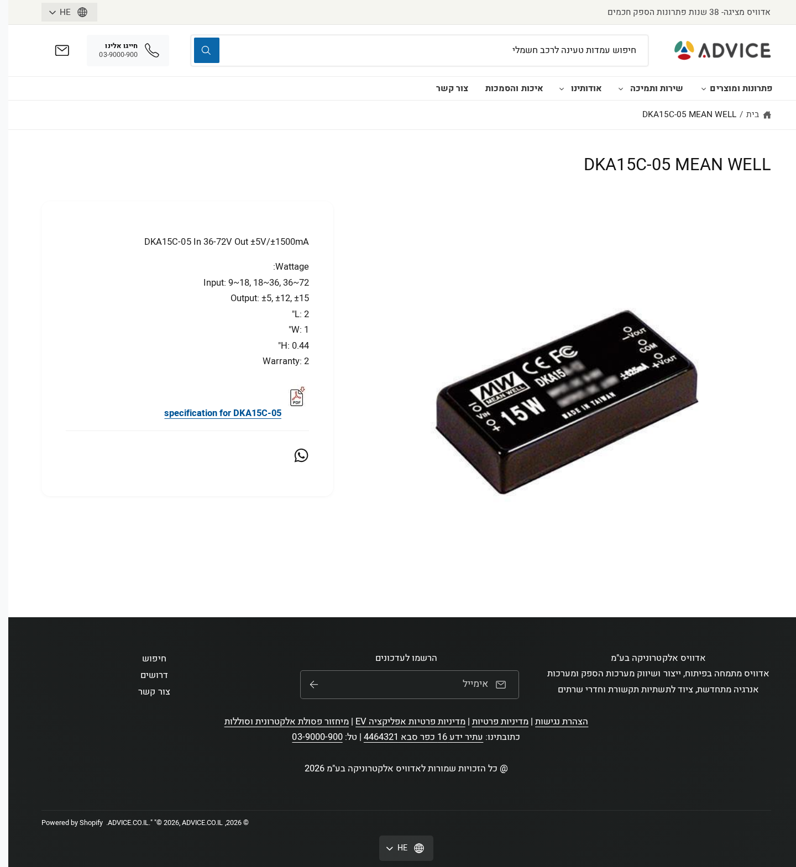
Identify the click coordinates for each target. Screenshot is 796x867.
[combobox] (419, 50)
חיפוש (154, 658)
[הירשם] (314, 684)
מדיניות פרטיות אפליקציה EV (410, 721)
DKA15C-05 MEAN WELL (689, 114)
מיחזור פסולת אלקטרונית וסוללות (286, 721)
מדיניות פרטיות (500, 721)
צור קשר (452, 88)
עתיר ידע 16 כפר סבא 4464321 (424, 737)
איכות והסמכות (514, 88)
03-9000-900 (317, 737)
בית (752, 114)
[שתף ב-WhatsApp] (301, 455)
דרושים (154, 675)
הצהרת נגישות (561, 721)
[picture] (296, 413)
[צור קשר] (62, 50)
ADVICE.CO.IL (128, 823)
